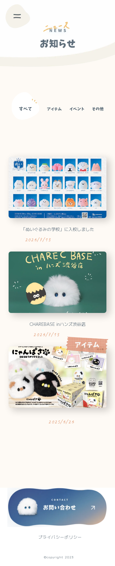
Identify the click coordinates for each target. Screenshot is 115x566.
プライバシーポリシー (60, 537)
